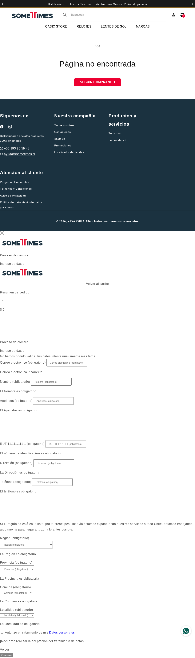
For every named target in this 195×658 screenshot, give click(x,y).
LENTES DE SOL (113, 26)
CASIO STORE (56, 26)
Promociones (62, 145)
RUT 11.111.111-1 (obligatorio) (22, 443)
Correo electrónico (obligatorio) (23, 362)
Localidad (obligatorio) (16, 609)
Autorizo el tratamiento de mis (40, 632)
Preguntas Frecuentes (14, 182)
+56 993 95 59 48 (17, 148)
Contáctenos (62, 131)
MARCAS (143, 26)
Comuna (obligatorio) (15, 587)
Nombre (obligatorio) (15, 381)
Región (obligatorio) (14, 538)
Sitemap (59, 138)
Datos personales (62, 632)
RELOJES (84, 26)
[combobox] (118, 15)
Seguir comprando (97, 82)
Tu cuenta (115, 133)
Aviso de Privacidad (13, 195)
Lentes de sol (117, 140)
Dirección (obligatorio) (16, 463)
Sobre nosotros (64, 125)
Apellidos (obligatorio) (16, 400)
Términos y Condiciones (16, 188)
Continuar (6, 655)
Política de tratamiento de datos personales (21, 205)
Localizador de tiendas (69, 152)
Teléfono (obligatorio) (15, 481)
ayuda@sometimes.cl (19, 154)
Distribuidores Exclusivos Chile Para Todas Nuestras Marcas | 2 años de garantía (97, 4)
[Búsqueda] (65, 15)
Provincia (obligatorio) (16, 562)
